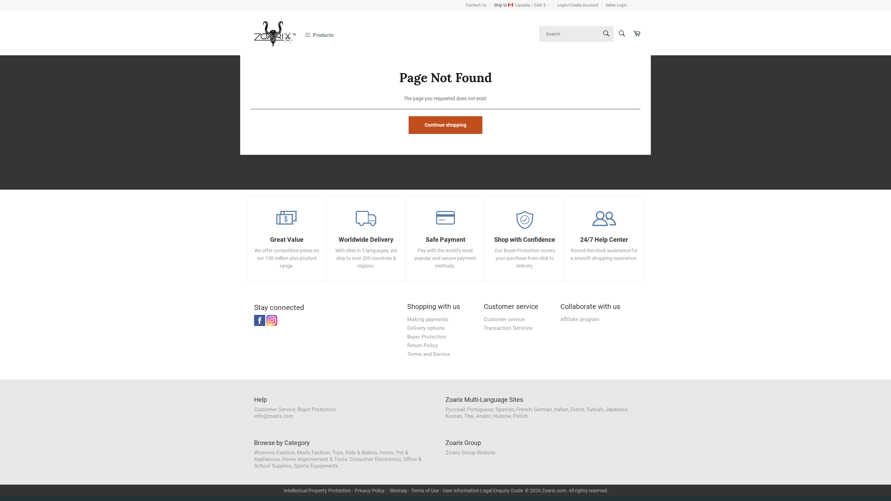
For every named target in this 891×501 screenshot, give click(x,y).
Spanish (505, 409)
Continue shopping (445, 125)
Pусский (455, 409)
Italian (561, 409)
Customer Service (274, 409)
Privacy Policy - (371, 490)
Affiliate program (579, 319)
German (543, 409)
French (524, 409)
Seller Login (616, 5)
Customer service (504, 319)
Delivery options (426, 328)
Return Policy (422, 345)
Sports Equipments (316, 466)
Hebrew (502, 416)
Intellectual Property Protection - (318, 490)
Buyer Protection (426, 337)
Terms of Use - (426, 490)
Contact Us (476, 5)
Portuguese (480, 409)
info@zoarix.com (273, 416)
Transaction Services (508, 328)
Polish (520, 416)
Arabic (483, 416)
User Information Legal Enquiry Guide (483, 490)
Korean (454, 416)
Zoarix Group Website (471, 453)
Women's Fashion (274, 453)
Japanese (616, 409)
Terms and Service (428, 354)
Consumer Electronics (375, 459)
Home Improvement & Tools (314, 459)
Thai (469, 416)
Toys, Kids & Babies (354, 453)
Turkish (594, 409)
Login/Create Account (577, 5)
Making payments (427, 319)
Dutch (577, 409)
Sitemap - (399, 490)
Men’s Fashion (313, 453)
